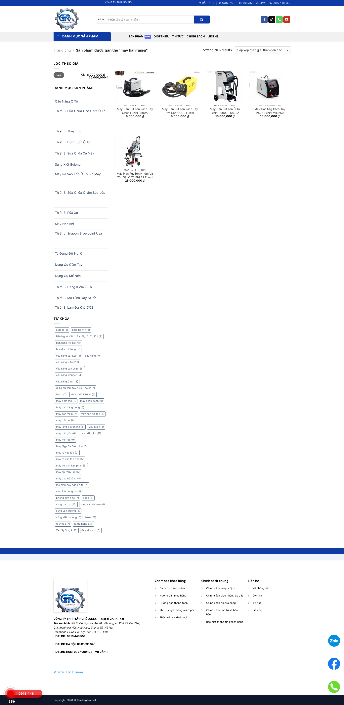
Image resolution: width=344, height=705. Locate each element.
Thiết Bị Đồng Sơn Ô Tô (72, 142)
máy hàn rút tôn (92, 413)
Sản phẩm (136, 36)
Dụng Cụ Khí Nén (68, 276)
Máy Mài (96, 426)
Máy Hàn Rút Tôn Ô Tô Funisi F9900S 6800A (225, 110)
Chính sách (196, 36)
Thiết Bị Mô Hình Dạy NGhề (75, 298)
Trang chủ (62, 50)
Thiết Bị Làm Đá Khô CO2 (74, 307)
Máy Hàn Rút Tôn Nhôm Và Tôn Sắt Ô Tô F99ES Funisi (135, 175)
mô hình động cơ (68, 491)
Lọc (59, 74)
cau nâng (92, 355)
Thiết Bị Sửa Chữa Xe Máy (74, 153)
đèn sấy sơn (90, 530)
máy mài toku (90, 433)
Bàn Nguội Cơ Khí (89, 336)
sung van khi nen (92, 504)
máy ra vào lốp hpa (70, 459)
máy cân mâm (66, 413)
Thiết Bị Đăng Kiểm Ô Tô (73, 287)
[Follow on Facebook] (264, 19)
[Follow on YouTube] (286, 19)
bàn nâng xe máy (68, 342)
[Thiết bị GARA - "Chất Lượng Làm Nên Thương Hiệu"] (72, 19)
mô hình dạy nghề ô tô (72, 484)
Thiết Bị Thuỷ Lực (68, 131)
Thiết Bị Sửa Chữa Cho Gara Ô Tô (80, 111)
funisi (61, 394)
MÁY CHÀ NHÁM (83, 394)
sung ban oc (66, 504)
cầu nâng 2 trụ (67, 362)
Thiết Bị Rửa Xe (66, 213)
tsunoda (63, 523)
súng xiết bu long (68, 517)
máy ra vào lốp (67, 452)
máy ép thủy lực (68, 471)
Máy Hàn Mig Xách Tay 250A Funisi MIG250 (269, 110)
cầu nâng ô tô (67, 381)
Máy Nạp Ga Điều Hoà (71, 446)
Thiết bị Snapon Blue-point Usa (78, 233)
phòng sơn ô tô (67, 497)
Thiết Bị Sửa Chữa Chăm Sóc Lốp (80, 193)
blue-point (81, 329)
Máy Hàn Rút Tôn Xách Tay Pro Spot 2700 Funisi (180, 110)
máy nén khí (65, 439)
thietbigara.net (86, 700)
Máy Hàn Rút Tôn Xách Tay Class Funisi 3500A (135, 110)
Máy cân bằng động (70, 407)
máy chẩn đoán (91, 400)
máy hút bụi (65, 420)
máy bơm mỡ (66, 400)
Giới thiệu (161, 36)
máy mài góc (66, 433)
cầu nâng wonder (68, 375)
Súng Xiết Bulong (68, 164)
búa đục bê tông (68, 349)
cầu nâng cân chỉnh (70, 368)
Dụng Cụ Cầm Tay (68, 265)
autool (62, 329)
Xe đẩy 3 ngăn (66, 530)
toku (90, 517)
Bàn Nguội (64, 336)
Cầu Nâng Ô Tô (66, 101)
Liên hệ (213, 36)
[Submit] (201, 19)
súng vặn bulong (68, 510)
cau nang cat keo (68, 355)
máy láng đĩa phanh (70, 426)
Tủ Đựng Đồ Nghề (68, 253)
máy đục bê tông (68, 478)
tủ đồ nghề (83, 523)
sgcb (88, 497)
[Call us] (279, 19)
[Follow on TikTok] (271, 19)
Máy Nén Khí (64, 224)
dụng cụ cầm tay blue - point (75, 387)
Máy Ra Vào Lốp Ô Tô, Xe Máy (78, 174)
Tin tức (178, 36)
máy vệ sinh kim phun (71, 465)
